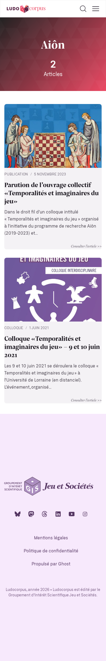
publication (16, 174)
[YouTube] (71, 514)
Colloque (13, 328)
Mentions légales (51, 538)
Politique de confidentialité (51, 551)
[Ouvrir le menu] (95, 8)
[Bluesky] (17, 514)
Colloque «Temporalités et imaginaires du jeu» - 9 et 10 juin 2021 (52, 346)
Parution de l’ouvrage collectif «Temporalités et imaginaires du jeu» (51, 192)
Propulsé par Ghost (51, 564)
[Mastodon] (31, 514)
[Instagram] (85, 514)
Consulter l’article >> (86, 246)
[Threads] (44, 514)
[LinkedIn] (58, 514)
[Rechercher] (83, 8)
